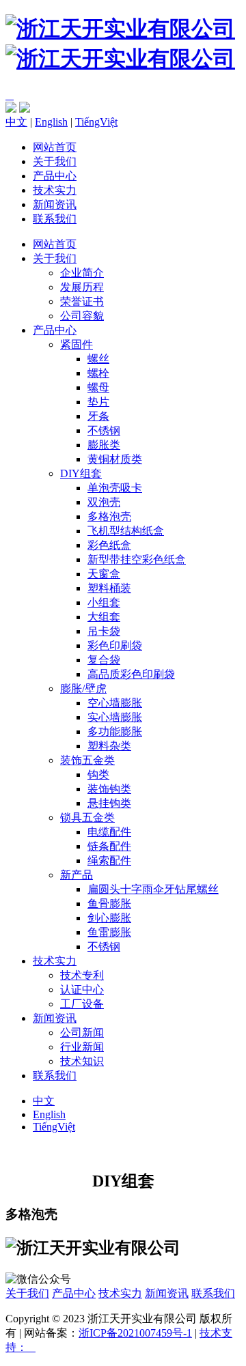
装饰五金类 (87, 760)
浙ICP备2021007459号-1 (135, 1333)
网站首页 (55, 147)
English (51, 122)
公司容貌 (82, 316)
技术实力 (55, 190)
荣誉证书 (82, 301)
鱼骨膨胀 (109, 903)
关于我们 (55, 161)
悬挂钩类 (109, 803)
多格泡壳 (109, 516)
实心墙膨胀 (114, 717)
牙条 (98, 416)
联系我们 (55, 219)
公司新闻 (82, 1032)
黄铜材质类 (114, 459)
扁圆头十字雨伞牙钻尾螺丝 (153, 889)
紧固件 (76, 344)
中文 (16, 122)
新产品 (76, 875)
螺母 (98, 387)
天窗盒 (103, 574)
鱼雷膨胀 (109, 932)
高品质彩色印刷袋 (131, 674)
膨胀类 (103, 445)
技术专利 (82, 975)
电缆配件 (109, 832)
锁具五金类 (87, 817)
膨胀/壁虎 (83, 688)
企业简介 (82, 273)
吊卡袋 (103, 631)
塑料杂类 (109, 746)
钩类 (98, 774)
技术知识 (82, 1061)
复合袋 (103, 660)
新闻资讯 (55, 204)
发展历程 (82, 287)
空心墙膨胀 (114, 703)
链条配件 (109, 846)
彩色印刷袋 (114, 645)
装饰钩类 (109, 789)
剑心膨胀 (109, 918)
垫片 (98, 402)
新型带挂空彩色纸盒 (136, 559)
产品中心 (55, 176)
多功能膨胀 (114, 731)
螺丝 (98, 359)
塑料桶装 (109, 588)
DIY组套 (81, 473)
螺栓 (98, 373)
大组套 (103, 617)
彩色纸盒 (109, 545)
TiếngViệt (96, 122)
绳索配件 (109, 860)
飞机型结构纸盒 (125, 531)
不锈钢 (103, 430)
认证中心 (82, 989)
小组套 (103, 602)
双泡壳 (103, 502)
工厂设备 (82, 1004)
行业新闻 (82, 1047)
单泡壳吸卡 (114, 488)
